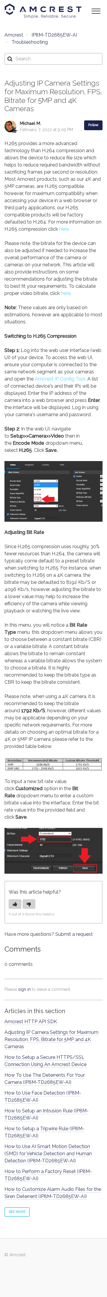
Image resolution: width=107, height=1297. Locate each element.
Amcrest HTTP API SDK (30, 1021)
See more (17, 1212)
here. (64, 229)
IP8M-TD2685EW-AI (54, 35)
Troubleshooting (30, 42)
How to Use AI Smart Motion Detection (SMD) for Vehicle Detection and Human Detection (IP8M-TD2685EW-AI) (48, 1154)
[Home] (43, 11)
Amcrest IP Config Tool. (60, 379)
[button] (96, 11)
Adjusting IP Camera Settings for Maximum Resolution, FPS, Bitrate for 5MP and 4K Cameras (51, 1039)
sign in (24, 989)
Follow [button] (93, 125)
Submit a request (74, 934)
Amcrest (13, 35)
